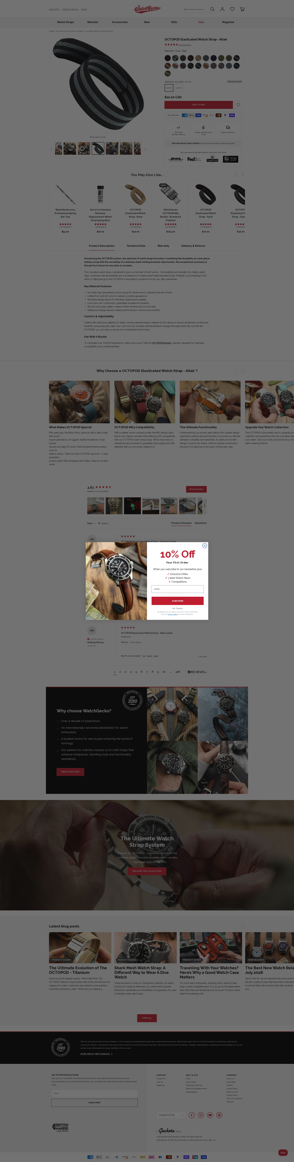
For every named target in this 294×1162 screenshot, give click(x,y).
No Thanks (177, 608)
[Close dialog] (204, 545)
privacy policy (172, 614)
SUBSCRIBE (177, 601)
